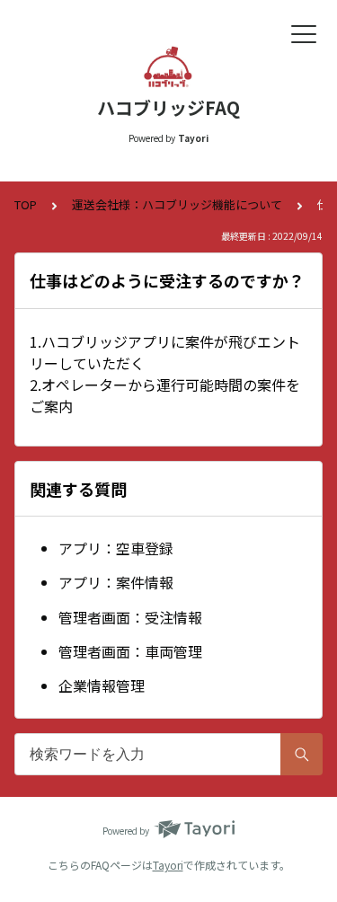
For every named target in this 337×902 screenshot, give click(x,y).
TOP (25, 204)
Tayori (168, 864)
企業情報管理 (101, 685)
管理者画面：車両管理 (130, 651)
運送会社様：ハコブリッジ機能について (177, 204)
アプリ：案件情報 (115, 582)
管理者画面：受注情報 (130, 617)
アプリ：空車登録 (115, 548)
